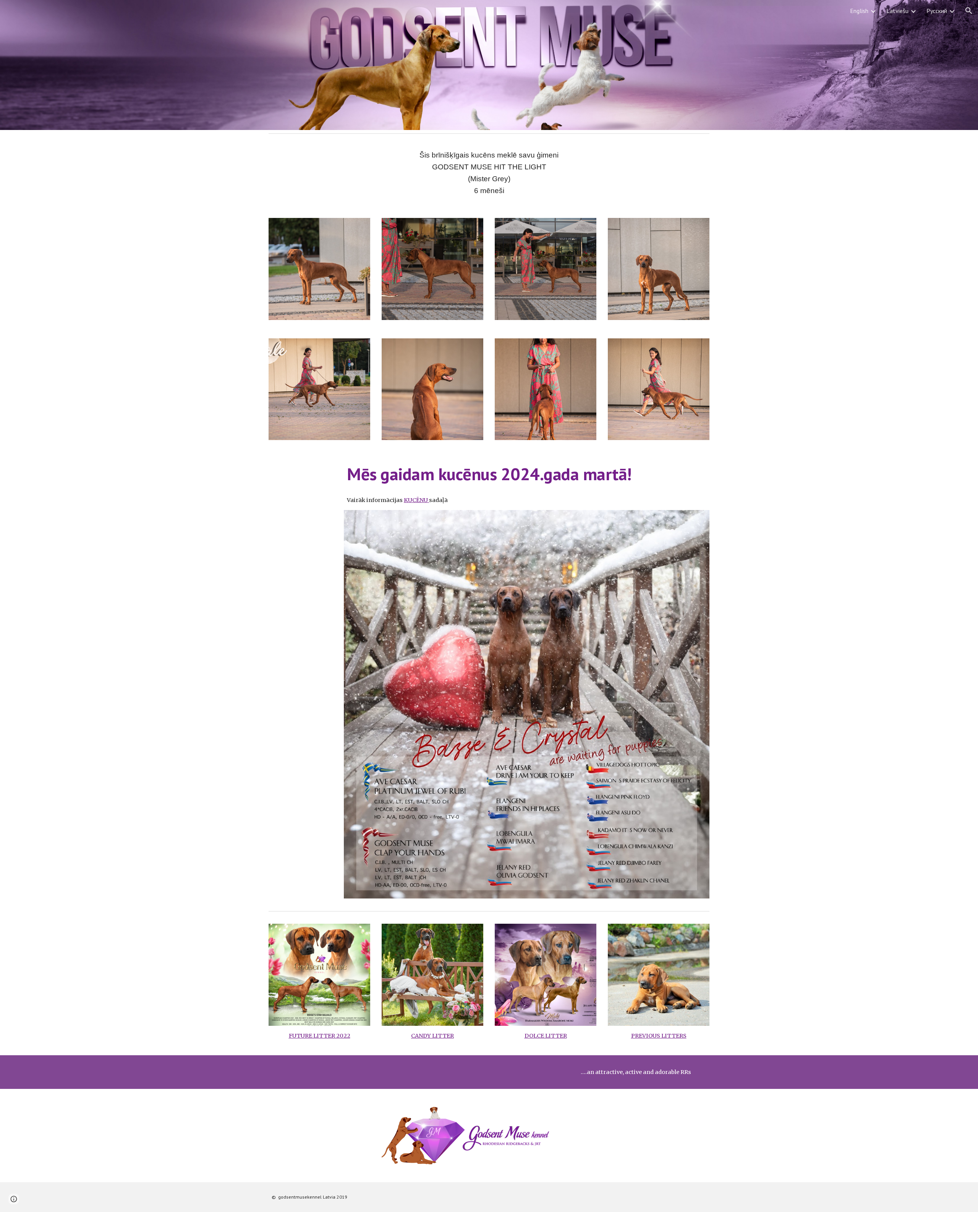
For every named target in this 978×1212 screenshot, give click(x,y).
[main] (489, 173)
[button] (969, 11)
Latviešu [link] (897, 11)
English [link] (859, 11)
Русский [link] (936, 11)
